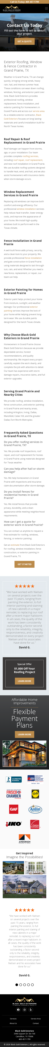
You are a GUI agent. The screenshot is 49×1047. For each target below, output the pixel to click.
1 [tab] (17, 985)
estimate (15, 544)
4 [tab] (28, 985)
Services (13, 1018)
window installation (26, 208)
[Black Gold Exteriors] (12, 8)
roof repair (18, 160)
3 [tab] (25, 985)
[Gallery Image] (13, 867)
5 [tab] (32, 985)
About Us (13, 1023)
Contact (36, 1023)
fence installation (33, 258)
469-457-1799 (24, 1039)
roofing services (30, 156)
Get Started (24, 564)
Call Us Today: (24, 1)
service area (38, 111)
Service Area (36, 1018)
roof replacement (33, 160)
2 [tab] (21, 985)
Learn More (24, 681)
